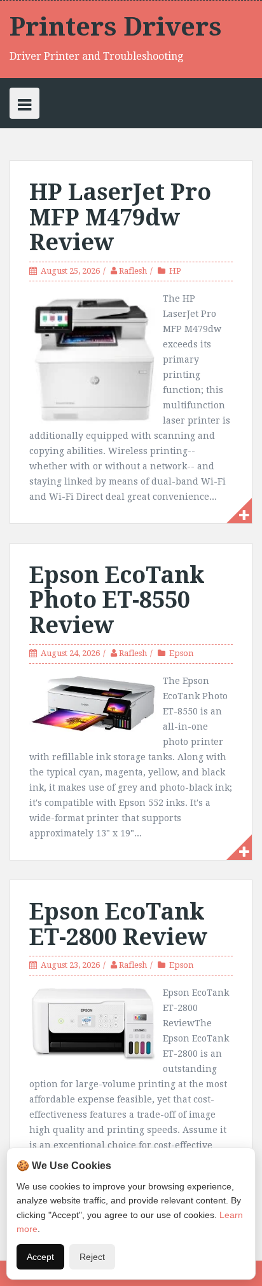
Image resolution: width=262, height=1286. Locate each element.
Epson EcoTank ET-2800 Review (118, 924)
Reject (92, 1257)
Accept (40, 1257)
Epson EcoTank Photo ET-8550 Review (117, 600)
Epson (181, 653)
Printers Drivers (116, 27)
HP (175, 271)
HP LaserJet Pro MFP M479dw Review (120, 217)
